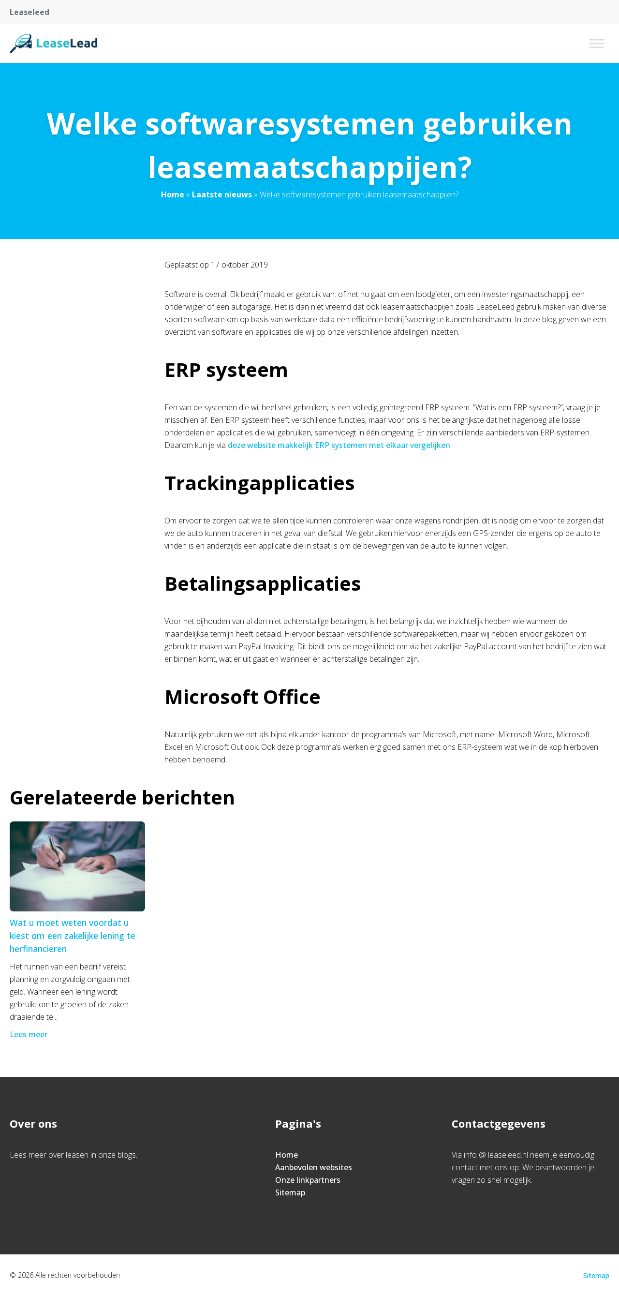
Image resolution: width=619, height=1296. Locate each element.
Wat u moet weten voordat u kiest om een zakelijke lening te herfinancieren (72, 935)
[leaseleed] (53, 43)
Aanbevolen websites (313, 1167)
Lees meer (28, 1034)
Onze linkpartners (307, 1180)
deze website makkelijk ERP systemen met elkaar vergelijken (339, 445)
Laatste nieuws (222, 194)
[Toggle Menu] (596, 43)
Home (172, 194)
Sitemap (290, 1192)
